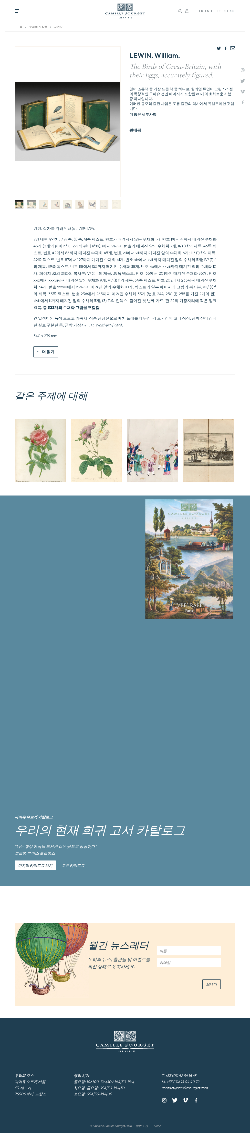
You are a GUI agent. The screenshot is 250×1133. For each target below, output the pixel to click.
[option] (40, 450)
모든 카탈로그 (73, 865)
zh (225, 11)
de (213, 11)
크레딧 (156, 1126)
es (219, 11)
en (207, 11)
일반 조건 (142, 1126)
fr (201, 11)
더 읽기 (48, 351)
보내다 (211, 984)
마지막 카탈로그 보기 (35, 865)
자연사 (58, 27)
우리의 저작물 (38, 27)
